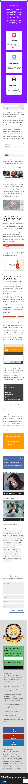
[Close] (26, 51)
